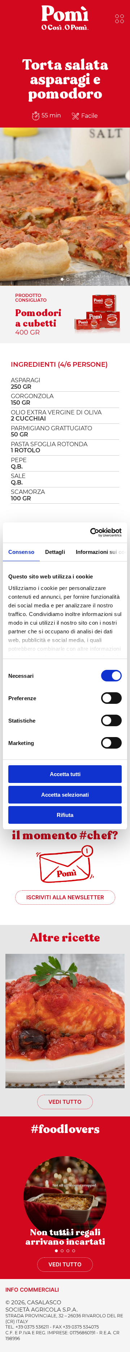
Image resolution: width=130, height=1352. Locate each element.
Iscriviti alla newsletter (65, 897)
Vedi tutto (65, 1101)
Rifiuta (65, 815)
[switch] (111, 698)
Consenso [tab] (21, 552)
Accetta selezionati (65, 795)
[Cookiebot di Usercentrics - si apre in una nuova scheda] (92, 532)
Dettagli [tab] (55, 552)
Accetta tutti (65, 774)
